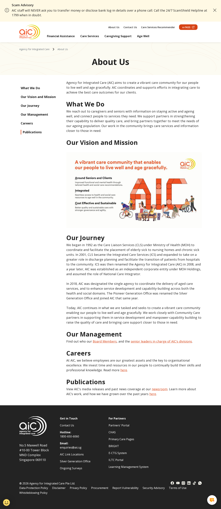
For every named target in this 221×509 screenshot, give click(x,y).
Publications (32, 132)
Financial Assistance (61, 36)
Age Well (143, 36)
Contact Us (130, 27)
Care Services (89, 36)
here (123, 370)
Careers (27, 123)
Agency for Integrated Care (34, 49)
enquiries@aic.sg (70, 447)
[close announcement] (215, 10)
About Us (113, 27)
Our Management (34, 114)
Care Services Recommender (158, 27)
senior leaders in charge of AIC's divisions (161, 341)
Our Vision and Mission (38, 97)
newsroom (159, 389)
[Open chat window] (212, 500)
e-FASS (186, 27)
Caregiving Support (118, 36)
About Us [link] (62, 49)
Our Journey (30, 106)
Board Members (105, 341)
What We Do (30, 88)
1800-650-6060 (69, 436)
